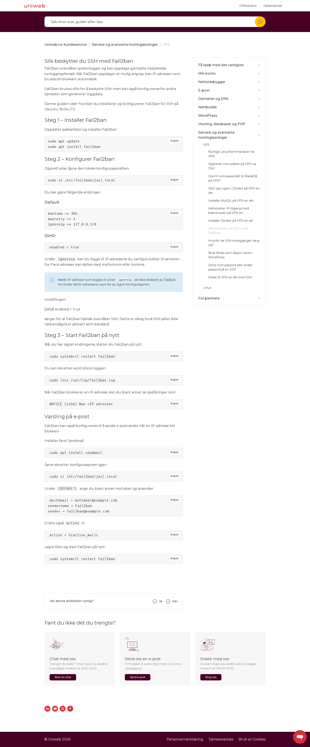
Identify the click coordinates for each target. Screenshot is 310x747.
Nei (175, 601)
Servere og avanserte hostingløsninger (125, 45)
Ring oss (210, 677)
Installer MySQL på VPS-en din (230, 201)
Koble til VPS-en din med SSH (230, 277)
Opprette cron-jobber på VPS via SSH (232, 166)
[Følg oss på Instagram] (63, 709)
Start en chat (63, 677)
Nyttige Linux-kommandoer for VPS (231, 154)
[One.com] (34, 6)
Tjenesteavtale (220, 739)
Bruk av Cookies (252, 739)
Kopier (175, 140)
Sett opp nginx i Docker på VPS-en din (234, 190)
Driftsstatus (247, 6)
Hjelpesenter (272, 6)
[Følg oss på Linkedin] (47, 709)
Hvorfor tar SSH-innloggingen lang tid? (233, 243)
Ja (160, 601)
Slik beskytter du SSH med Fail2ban (228, 231)
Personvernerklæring (185, 739)
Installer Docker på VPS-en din (230, 221)
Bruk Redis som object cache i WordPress (230, 255)
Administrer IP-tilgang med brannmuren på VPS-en (228, 211)
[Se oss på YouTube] (55, 709)
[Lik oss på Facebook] (70, 709)
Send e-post (137, 677)
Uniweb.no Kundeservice (65, 45)
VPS (166, 45)
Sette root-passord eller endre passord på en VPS (230, 267)
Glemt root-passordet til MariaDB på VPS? (232, 178)
